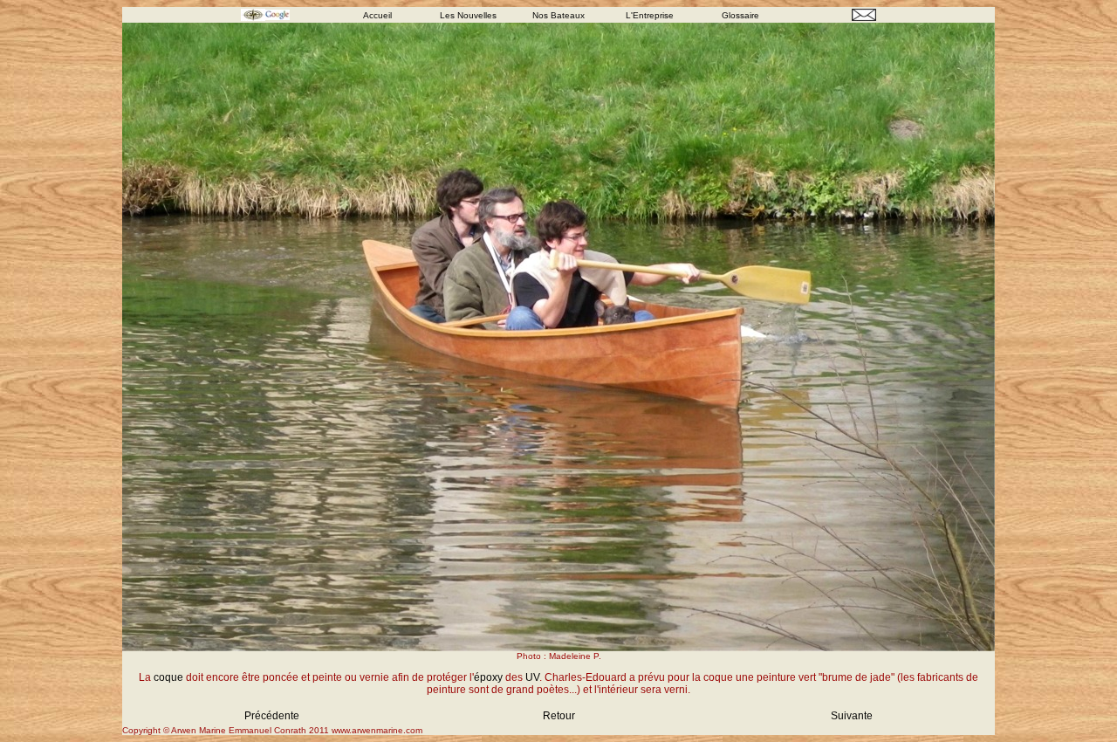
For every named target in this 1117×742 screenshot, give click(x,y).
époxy (488, 677)
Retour (559, 716)
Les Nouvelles (468, 15)
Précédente (271, 716)
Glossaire (740, 15)
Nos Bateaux (558, 15)
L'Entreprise (650, 15)
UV (532, 677)
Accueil (377, 15)
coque (168, 677)
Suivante (852, 716)
